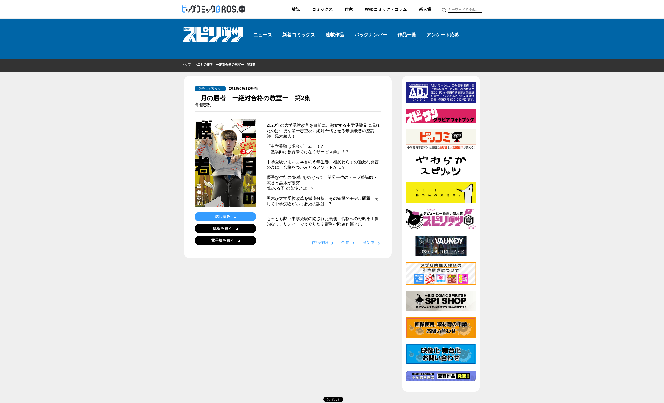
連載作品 (335, 34)
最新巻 (368, 242)
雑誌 (296, 9)
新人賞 (425, 9)
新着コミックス (298, 34)
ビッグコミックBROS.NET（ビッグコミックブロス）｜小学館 (213, 9)
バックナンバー (371, 34)
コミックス (322, 9)
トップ (186, 64)
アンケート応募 (443, 34)
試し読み (223, 216)
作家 (349, 9)
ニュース (262, 34)
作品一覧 (407, 34)
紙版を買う (223, 228)
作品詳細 (320, 242)
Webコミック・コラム (386, 9)
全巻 (345, 242)
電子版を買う (223, 240)
